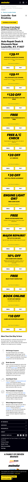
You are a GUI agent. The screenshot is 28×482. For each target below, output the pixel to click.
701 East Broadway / (18, 8)
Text (20, 67)
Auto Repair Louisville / (7, 8)
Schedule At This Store (9, 22)
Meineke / (3, 6)
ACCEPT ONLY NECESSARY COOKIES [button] (9, 476)
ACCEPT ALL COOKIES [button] (6, 478)
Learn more (17, 473)
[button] (12, 479)
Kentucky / (14, 6)
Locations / (9, 6)
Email (8, 67)
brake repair (14, 367)
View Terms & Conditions (13, 63)
